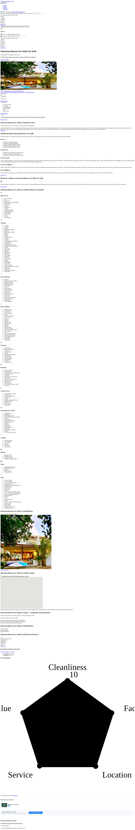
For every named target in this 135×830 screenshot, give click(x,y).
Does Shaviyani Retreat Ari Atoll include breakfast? (13, 620)
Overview (3, 92)
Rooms (10, 92)
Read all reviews (4, 101)
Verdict (6, 92)
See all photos (5, 570)
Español (5, 8)
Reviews (33, 92)
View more (3, 646)
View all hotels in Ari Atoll (35, 812)
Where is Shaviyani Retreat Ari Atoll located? (12, 623)
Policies (28, 92)
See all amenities (4, 113)
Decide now (3, 175)
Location (22, 92)
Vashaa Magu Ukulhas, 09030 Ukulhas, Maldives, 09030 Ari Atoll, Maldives (19, 57)
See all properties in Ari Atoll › (18, 11)
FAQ (25, 92)
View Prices (11, 651)
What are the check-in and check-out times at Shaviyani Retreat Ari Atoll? (18, 615)
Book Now (3, 24)
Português (5, 9)
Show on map (4, 119)
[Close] (2, 28)
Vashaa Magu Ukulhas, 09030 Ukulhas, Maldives (12, 823)
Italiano (5, 6)
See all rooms (4, 186)
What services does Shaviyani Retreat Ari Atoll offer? (13, 621)
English (5, 5)
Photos (18, 92)
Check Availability (5, 59)
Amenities (14, 92)
